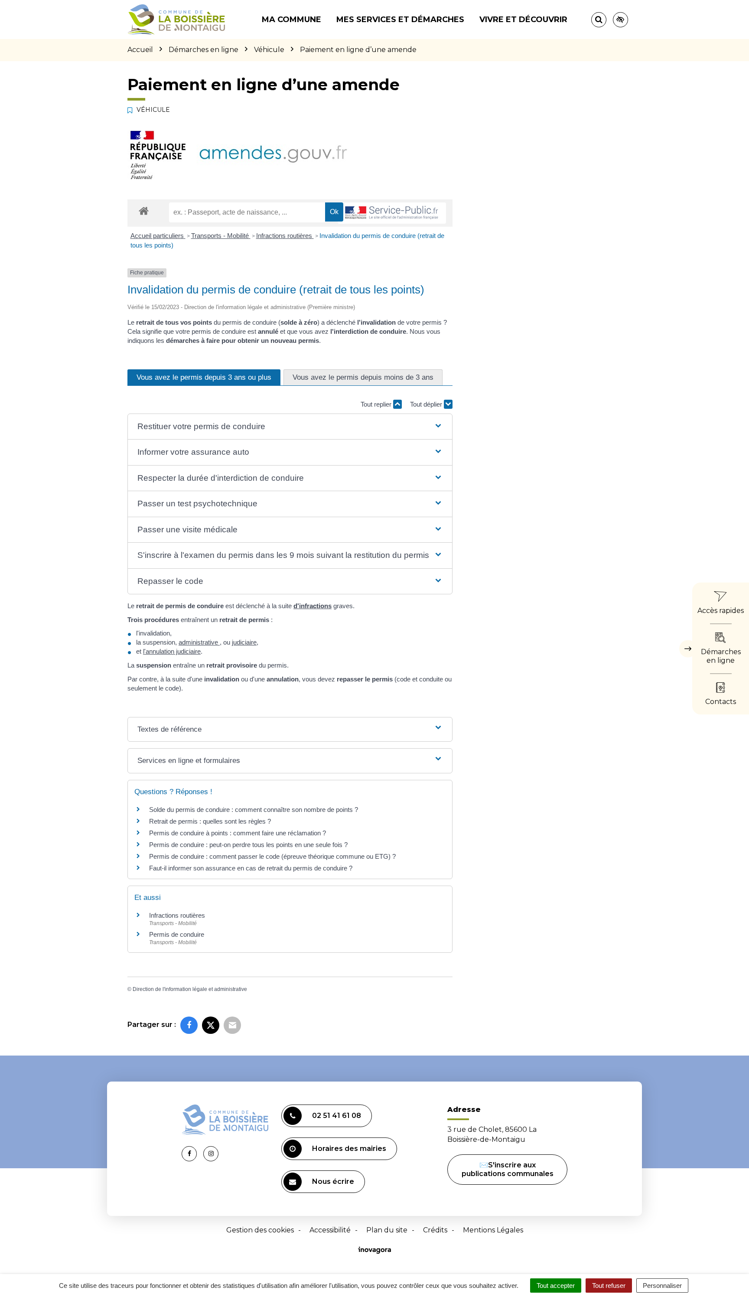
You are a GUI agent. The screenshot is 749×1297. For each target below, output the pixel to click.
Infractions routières (285, 235)
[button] (290, 427)
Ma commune (291, 19)
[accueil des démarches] (143, 210)
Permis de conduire (176, 934)
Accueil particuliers (158, 235)
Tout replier (377, 404)
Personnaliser (662, 1285)
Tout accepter (556, 1285)
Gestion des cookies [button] (260, 1230)
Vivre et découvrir (523, 19)
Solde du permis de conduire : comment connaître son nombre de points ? (253, 809)
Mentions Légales (493, 1230)
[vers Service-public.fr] (392, 213)
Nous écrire (333, 1181)
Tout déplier (427, 404)
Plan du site (386, 1230)
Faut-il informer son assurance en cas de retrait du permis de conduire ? (250, 868)
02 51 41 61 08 (336, 1115)
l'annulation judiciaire (172, 651)
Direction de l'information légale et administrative (190, 989)
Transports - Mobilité (221, 235)
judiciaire (244, 642)
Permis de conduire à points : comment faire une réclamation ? (237, 833)
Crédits (435, 1230)
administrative (199, 642)
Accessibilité (330, 1230)
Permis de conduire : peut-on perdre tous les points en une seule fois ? (248, 844)
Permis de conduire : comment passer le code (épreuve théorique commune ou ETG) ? (272, 856)
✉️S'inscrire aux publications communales (508, 1169)
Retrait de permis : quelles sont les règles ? (210, 821)
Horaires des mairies (349, 1148)
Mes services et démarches (400, 19)
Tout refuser (608, 1285)
